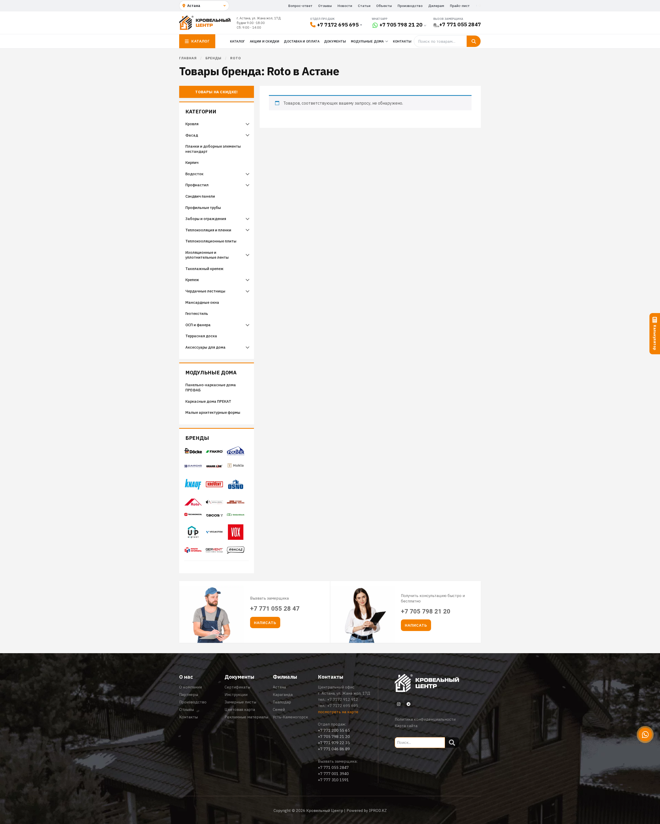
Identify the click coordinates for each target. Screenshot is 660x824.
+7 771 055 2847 (460, 24)
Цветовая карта (240, 709)
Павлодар (282, 702)
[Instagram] (398, 704)
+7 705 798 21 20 (401, 24)
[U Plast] (193, 539)
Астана (279, 687)
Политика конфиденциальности (425, 719)
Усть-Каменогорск (290, 716)
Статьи (364, 5)
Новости (344, 5)
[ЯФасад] (235, 552)
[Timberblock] (235, 516)
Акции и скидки (264, 41)
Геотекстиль (196, 313)
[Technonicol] (193, 516)
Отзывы (325, 5)
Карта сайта (406, 725)
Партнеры (188, 694)
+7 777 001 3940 (333, 773)
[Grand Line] (214, 466)
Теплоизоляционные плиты (210, 241)
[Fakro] (214, 451)
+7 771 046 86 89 (334, 748)
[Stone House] (235, 503)
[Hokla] (235, 468)
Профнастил (197, 184)
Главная (188, 58)
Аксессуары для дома (205, 347)
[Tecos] (214, 515)
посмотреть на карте (338, 711)
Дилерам (436, 5)
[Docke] (193, 452)
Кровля (192, 123)
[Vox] (235, 538)
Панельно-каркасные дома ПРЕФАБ (210, 387)
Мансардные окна (202, 302)
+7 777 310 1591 (333, 779)
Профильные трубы (203, 207)
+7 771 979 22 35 (334, 742)
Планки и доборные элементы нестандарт (213, 149)
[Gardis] (193, 466)
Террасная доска (201, 335)
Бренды (197, 438)
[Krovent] (214, 485)
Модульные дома (211, 372)
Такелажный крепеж (204, 268)
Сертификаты (237, 687)
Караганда (283, 694)
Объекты (384, 5)
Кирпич (192, 162)
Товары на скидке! (216, 91)
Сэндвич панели (200, 196)
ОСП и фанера (198, 324)
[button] (265, 622)
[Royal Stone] (214, 503)
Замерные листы (240, 702)
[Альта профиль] (193, 551)
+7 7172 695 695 (338, 24)
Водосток (194, 173)
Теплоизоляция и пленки (208, 230)
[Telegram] (408, 704)
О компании (190, 687)
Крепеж (192, 279)
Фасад (191, 135)
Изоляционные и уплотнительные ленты (207, 255)
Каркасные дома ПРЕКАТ (208, 401)
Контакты (402, 41)
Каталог (237, 41)
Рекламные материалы (246, 716)
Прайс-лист (460, 5)
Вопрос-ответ (300, 5)
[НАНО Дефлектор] (214, 550)
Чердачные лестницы (205, 291)
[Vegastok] (214, 533)
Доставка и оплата (301, 41)
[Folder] (235, 453)
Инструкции (236, 694)
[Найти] (474, 41)
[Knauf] (193, 488)
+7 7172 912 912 (342, 699)
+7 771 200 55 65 (334, 730)
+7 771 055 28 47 (275, 608)
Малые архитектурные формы (212, 412)
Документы (335, 41)
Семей (279, 709)
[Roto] (193, 504)
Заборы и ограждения (205, 218)
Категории (200, 111)
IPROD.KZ (378, 810)
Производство (410, 5)
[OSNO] (235, 491)
